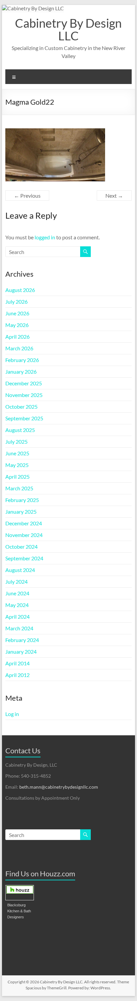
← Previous (27, 195)
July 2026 (16, 301)
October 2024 (21, 546)
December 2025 (23, 383)
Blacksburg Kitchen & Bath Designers (19, 911)
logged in (45, 237)
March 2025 (19, 488)
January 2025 (21, 511)
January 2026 (21, 371)
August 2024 (20, 570)
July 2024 (16, 581)
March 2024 (19, 628)
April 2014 (17, 663)
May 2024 (17, 605)
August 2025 (20, 430)
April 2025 (17, 476)
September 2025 (24, 418)
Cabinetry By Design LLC (68, 29)
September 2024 (24, 558)
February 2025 (22, 500)
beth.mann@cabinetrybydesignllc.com (58, 787)
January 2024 (21, 651)
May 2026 (17, 325)
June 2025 (17, 453)
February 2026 (22, 360)
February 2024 (22, 640)
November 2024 (24, 535)
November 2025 (24, 395)
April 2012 (17, 675)
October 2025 (21, 406)
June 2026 (17, 313)
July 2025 (16, 441)
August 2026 (20, 290)
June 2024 (17, 593)
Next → (114, 195)
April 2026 (17, 336)
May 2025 (17, 465)
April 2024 (17, 616)
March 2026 (19, 348)
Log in (12, 714)
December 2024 (23, 523)
